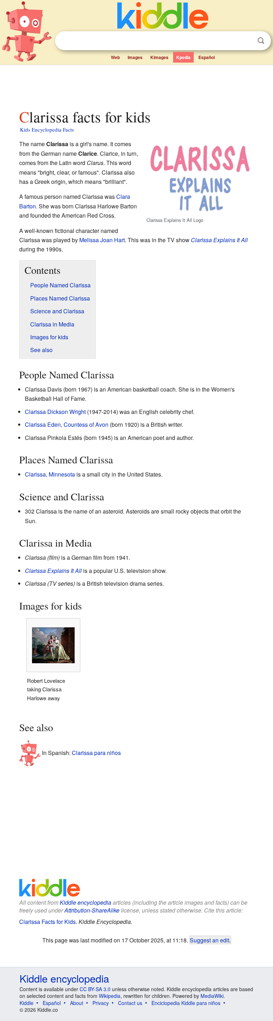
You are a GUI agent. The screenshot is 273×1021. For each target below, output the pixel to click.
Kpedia (183, 57)
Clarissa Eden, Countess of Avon (66, 424)
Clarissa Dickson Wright (55, 412)
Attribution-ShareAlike (91, 910)
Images (135, 57)
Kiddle (26, 1002)
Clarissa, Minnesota (50, 474)
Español (206, 57)
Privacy (100, 1002)
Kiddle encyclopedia (85, 902)
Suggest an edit (209, 940)
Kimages (159, 57)
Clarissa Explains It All (219, 240)
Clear (246, 41)
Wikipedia (110, 995)
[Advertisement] (136, 85)
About (76, 1002)
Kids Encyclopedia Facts (47, 129)
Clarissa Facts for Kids (47, 922)
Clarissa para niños (96, 753)
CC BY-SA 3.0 (95, 989)
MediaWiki (212, 995)
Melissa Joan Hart (102, 240)
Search (260, 41)
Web (115, 57)
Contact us (130, 1002)
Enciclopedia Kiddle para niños (185, 1002)
